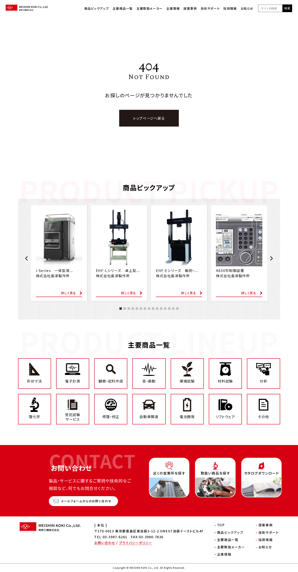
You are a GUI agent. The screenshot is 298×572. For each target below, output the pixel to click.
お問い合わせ (104, 542)
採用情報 (230, 8)
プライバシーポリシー (135, 542)
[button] (26, 258)
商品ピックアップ (96, 8)
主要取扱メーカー (149, 8)
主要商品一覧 (123, 8)
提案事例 (190, 8)
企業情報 (173, 8)
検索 (287, 8)
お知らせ (247, 8)
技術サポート (210, 8)
